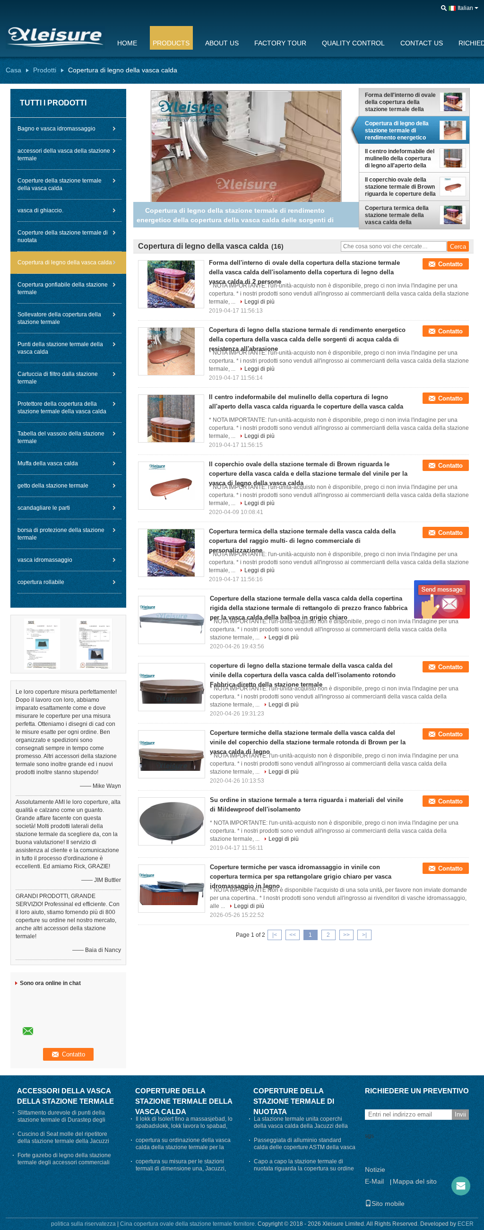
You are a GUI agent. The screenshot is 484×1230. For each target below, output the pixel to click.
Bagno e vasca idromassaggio (56, 128)
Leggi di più (259, 301)
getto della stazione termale (52, 485)
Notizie (375, 1169)
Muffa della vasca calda (47, 463)
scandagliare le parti (43, 508)
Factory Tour (280, 43)
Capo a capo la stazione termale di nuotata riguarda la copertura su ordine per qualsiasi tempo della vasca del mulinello (304, 1172)
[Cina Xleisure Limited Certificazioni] (42, 643)
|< (274, 935)
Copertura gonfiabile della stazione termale (62, 288)
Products (171, 43)
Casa (13, 70)
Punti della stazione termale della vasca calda (60, 348)
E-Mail (374, 1181)
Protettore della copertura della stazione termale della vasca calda (61, 408)
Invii (460, 1114)
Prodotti (44, 70)
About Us (222, 43)
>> (346, 935)
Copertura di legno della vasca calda (64, 262)
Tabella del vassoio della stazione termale (60, 437)
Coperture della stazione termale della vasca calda (59, 184)
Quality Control (353, 43)
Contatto (450, 264)
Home (127, 43)
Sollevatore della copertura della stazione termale (59, 318)
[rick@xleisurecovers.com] (461, 1186)
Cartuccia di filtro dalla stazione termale (57, 378)
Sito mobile (388, 1203)
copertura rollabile (40, 582)
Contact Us (421, 43)
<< (292, 935)
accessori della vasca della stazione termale (63, 155)
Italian (465, 8)
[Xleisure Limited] (444, 8)
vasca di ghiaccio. (40, 210)
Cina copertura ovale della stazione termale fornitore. (189, 1224)
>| (364, 935)
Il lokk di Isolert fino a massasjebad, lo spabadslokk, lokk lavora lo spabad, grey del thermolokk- (184, 1126)
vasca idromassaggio (44, 560)
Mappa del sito (415, 1181)
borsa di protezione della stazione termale (60, 534)
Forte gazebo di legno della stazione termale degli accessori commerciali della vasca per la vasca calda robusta (66, 1162)
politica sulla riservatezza (83, 1224)
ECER (466, 1224)
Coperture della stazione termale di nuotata (62, 236)
